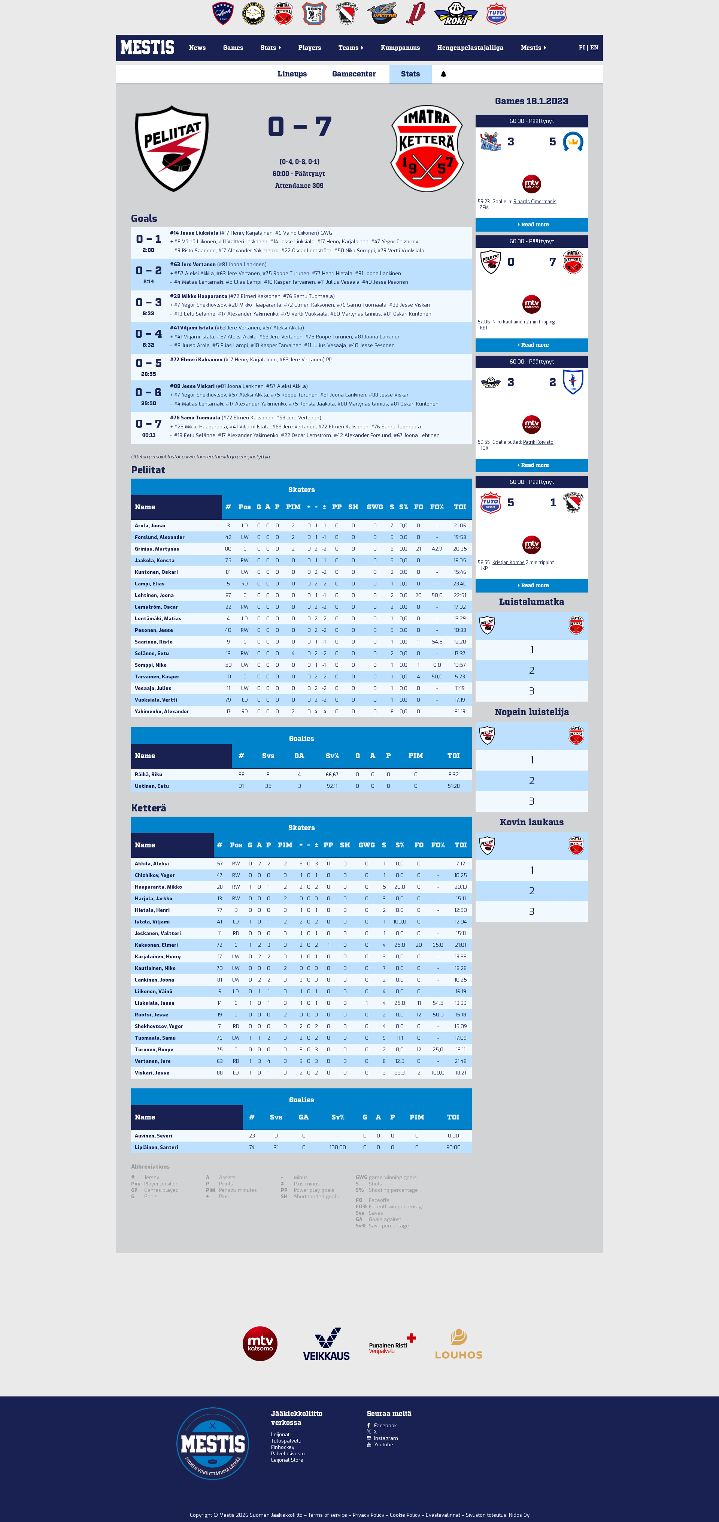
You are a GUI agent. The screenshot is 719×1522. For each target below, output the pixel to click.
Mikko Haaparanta (204, 296)
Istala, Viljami (152, 922)
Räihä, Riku (148, 774)
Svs (268, 756)
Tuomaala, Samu (155, 1038)
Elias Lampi (247, 282)
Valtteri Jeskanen (247, 241)
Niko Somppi (360, 250)
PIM (293, 507)
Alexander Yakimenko (253, 250)
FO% (437, 507)
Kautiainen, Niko (155, 968)
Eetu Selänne (199, 314)
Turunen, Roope (154, 1049)
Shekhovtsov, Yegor (159, 1026)
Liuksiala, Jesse (155, 1003)
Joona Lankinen (246, 264)
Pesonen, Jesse (154, 630)
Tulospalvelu (286, 1441)
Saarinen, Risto (154, 642)
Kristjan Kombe (508, 563)
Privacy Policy (369, 1515)
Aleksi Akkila (199, 273)
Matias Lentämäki (202, 282)
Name (145, 507)
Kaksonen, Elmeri (156, 945)
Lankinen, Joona (154, 980)
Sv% (332, 756)
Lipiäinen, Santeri (156, 1147)
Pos (245, 507)
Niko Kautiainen (508, 322)
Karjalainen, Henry (158, 956)
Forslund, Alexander (160, 537)
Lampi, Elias (150, 584)
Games (233, 48)
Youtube (383, 1444)
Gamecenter (354, 74)
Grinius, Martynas (157, 549)
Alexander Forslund (368, 435)
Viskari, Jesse (152, 1073)
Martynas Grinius (361, 314)
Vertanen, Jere (153, 1061)
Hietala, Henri (152, 910)
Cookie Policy (406, 1515)
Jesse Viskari (415, 305)
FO (418, 507)
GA (299, 756)
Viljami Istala (196, 328)
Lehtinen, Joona (154, 595)
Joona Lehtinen (422, 435)
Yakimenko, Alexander (162, 711)
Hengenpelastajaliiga (470, 48)
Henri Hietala (337, 273)
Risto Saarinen (199, 250)
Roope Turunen (291, 273)
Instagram (386, 1438)
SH (353, 507)
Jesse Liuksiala (199, 233)
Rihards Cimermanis (534, 202)
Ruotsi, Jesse (151, 1015)
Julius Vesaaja (343, 282)
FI (582, 48)
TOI (460, 507)
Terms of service (328, 1515)
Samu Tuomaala (313, 296)
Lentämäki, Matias (158, 618)
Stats (410, 74)
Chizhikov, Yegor (155, 875)
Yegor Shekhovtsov (204, 305)
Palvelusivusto (288, 1453)
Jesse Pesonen (390, 282)
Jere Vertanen (198, 264)
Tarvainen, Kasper (157, 676)
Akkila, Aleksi (152, 864)
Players (309, 48)
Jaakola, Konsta (155, 560)
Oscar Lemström (311, 250)
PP (337, 507)
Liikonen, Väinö (153, 991)
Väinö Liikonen (300, 233)
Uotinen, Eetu (152, 786)
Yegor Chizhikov (400, 241)
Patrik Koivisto (538, 442)
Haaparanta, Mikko (158, 887)
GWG (375, 507)
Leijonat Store (287, 1460)
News (197, 48)
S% (403, 507)
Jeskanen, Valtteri (158, 933)
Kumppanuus (400, 48)
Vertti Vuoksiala (406, 250)
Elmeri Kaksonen (260, 296)
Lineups (292, 74)
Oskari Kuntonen (412, 314)
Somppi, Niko (151, 665)
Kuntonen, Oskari (156, 572)
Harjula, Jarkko (153, 898)
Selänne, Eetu (152, 653)
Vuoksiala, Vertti (156, 700)
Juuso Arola (196, 345)
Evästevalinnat (443, 1515)
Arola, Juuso (150, 525)
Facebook (385, 1425)
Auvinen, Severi (153, 1136)
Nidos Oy (519, 1515)
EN (594, 48)
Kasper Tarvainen (294, 282)
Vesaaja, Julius (153, 688)
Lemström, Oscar (156, 607)
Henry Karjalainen (252, 233)
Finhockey (282, 1447)
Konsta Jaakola (317, 404)
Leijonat (280, 1434)
